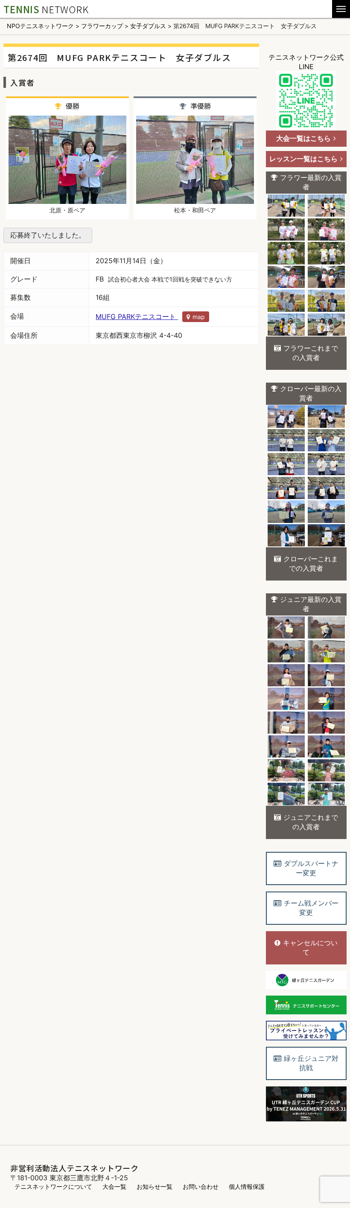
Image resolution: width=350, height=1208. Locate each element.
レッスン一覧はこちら (303, 158)
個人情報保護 (247, 1186)
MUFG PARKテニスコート (150, 316)
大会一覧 (114, 1186)
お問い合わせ (201, 1186)
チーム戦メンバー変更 (311, 908)
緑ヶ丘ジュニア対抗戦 (311, 1063)
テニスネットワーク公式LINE (306, 62)
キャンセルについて (310, 947)
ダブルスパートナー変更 (311, 868)
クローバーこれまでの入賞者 (310, 563)
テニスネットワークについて (53, 1186)
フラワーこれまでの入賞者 (310, 353)
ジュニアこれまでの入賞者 (310, 822)
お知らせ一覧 (154, 1186)
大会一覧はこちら (303, 138)
